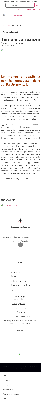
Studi (8, 25)
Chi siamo (15, 272)
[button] (20, 244)
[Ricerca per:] (19, 5)
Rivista (13, 276)
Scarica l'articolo (20, 226)
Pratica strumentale (21, 237)
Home (3, 25)
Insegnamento (8, 237)
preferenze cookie (20, 308)
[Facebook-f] (13, 336)
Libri (12, 290)
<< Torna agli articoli (9, 32)
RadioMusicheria (18, 281)
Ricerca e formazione (20, 285)
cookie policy (18, 299)
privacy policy (18, 304)
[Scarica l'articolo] (20, 220)
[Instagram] (20, 336)
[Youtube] (27, 336)
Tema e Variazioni (13, 205)
